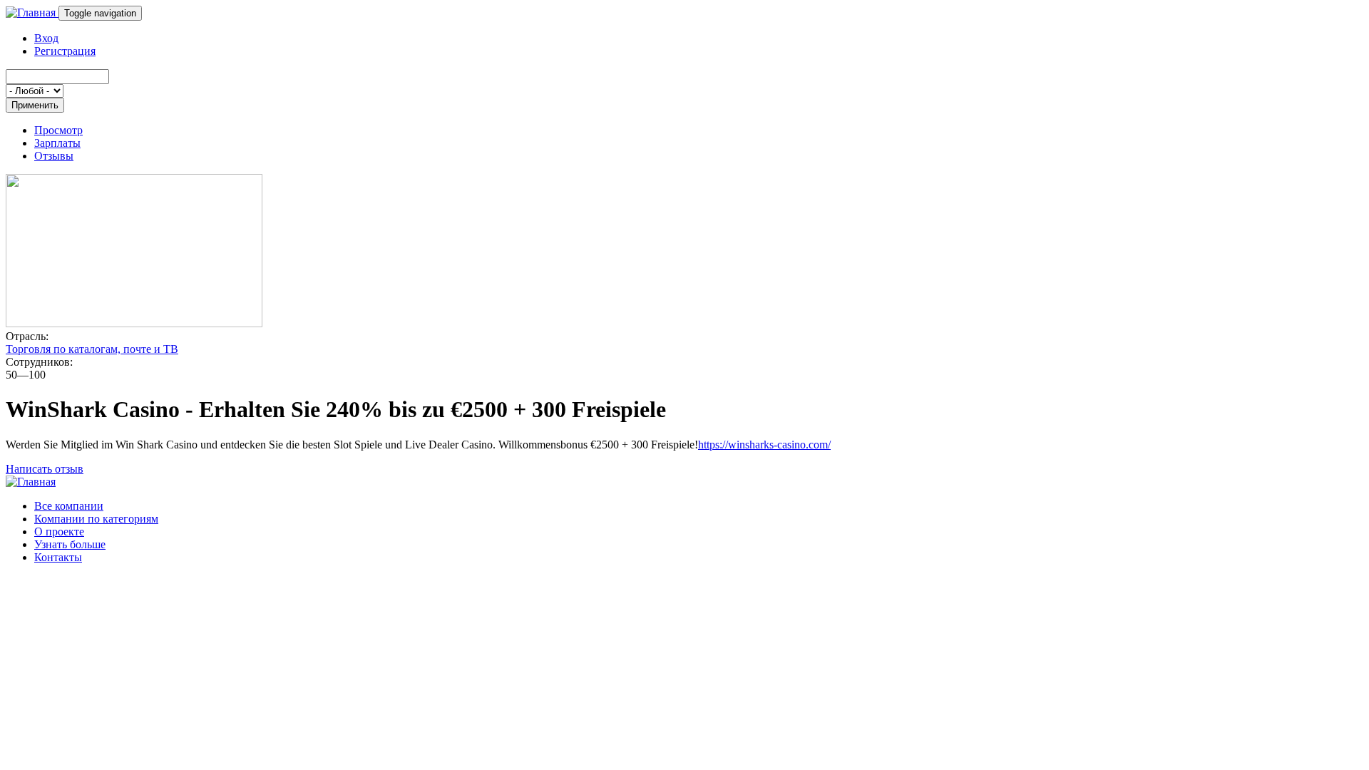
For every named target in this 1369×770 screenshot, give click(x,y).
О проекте (59, 531)
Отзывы (53, 156)
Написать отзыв (44, 469)
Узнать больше (70, 544)
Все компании (68, 506)
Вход (46, 38)
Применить (34, 105)
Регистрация (65, 51)
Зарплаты (57, 143)
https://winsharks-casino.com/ (764, 444)
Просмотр (58, 130)
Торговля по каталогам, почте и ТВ (92, 349)
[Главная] (32, 12)
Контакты (58, 557)
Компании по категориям (96, 519)
